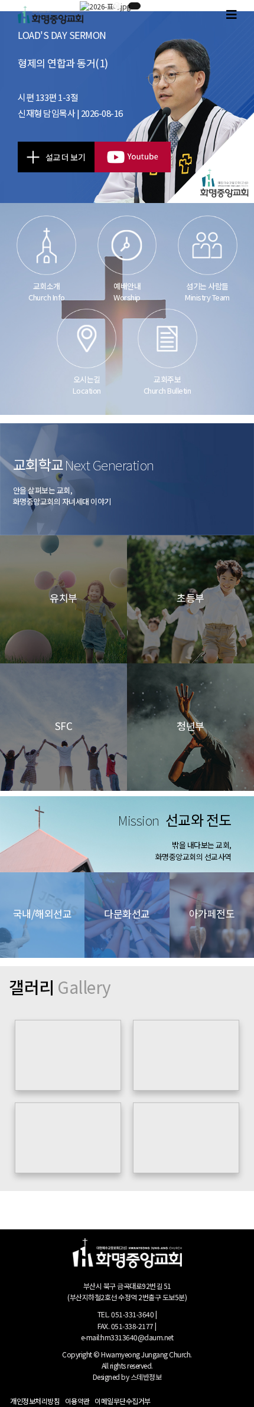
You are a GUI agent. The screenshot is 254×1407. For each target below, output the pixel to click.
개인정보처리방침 (35, 1401)
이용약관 (77, 1401)
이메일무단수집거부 (123, 1401)
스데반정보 (146, 1377)
